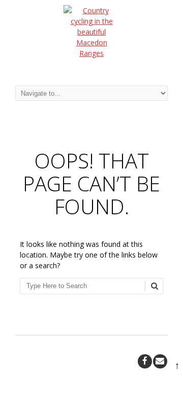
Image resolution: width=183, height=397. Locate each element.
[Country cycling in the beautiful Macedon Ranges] (91, 37)
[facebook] (144, 361)
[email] (160, 361)
